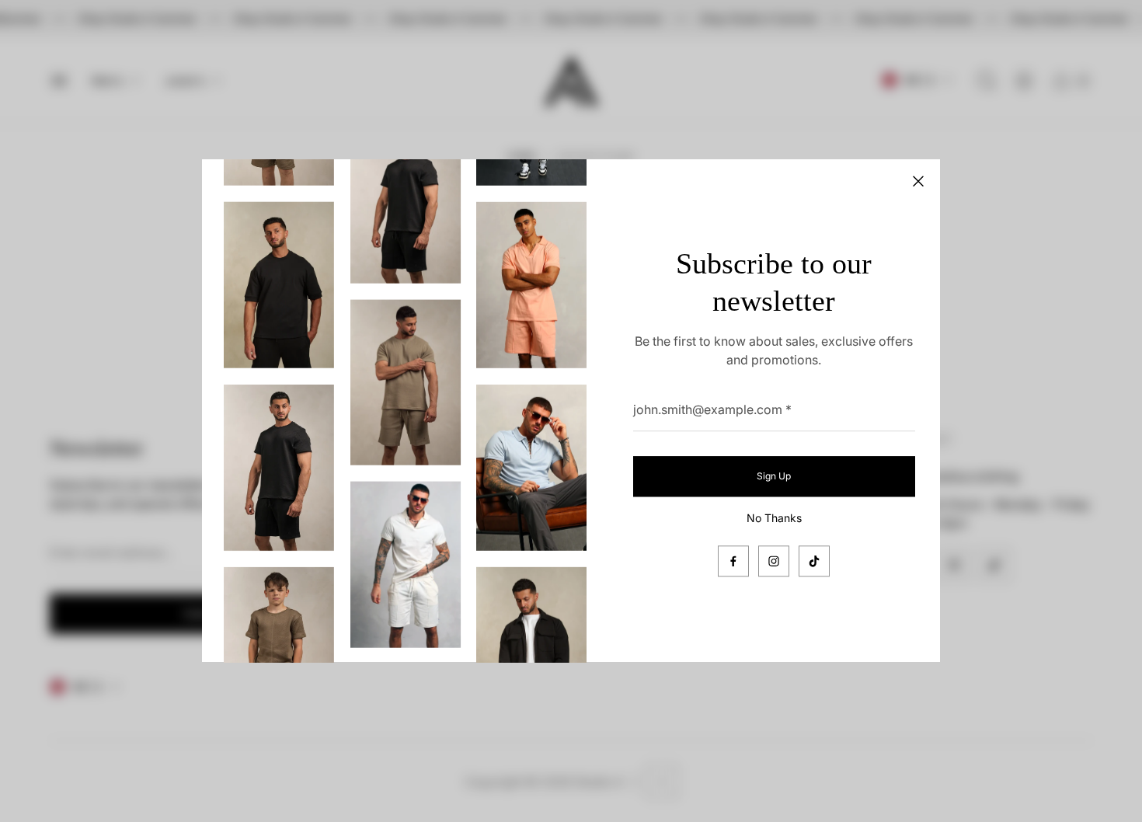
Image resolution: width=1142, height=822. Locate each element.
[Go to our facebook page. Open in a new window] (733, 561)
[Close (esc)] (918, 181)
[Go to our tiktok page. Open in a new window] (814, 561)
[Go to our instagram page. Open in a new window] (773, 561)
